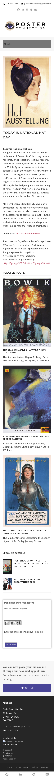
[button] (49, 26)
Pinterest (8, 756)
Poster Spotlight (9, 759)
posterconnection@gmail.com (37, 3)
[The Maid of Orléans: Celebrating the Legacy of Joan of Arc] (27, 491)
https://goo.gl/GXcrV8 (38, 263)
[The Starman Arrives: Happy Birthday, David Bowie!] (27, 312)
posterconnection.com (28, 233)
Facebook (8, 750)
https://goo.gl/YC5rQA (14, 263)
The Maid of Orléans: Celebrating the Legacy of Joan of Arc (24, 532)
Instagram (8, 753)
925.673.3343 (13, 730)
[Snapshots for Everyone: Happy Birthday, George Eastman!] (27, 399)
